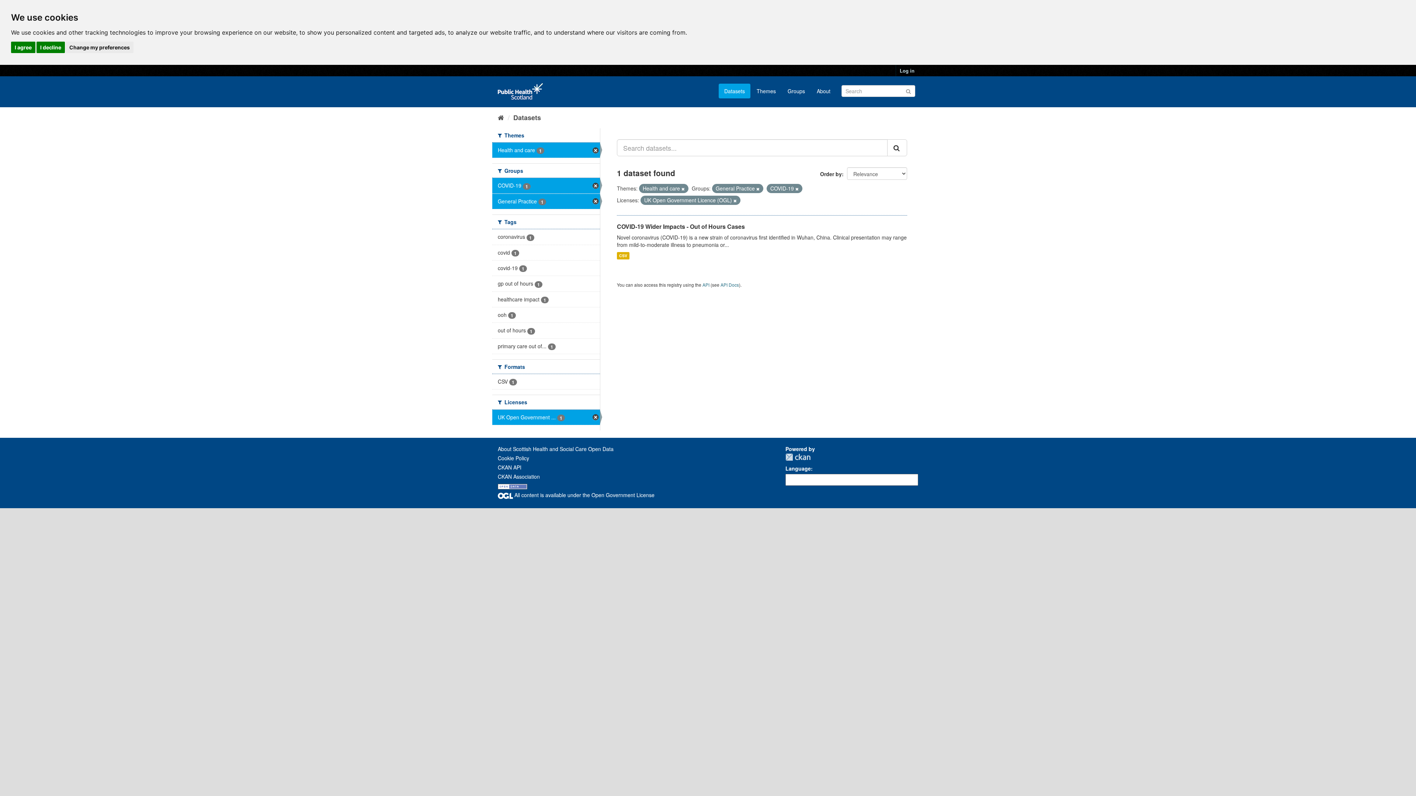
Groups (796, 91)
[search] (897, 147)
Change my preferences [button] (99, 47)
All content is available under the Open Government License (584, 495)
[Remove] (683, 189)
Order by (831, 174)
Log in (907, 70)
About (823, 91)
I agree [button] (23, 47)
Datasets (734, 91)
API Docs (730, 285)
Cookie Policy (513, 458)
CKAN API (509, 467)
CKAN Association (519, 476)
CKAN (798, 457)
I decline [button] (50, 47)
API (705, 285)
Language (798, 468)
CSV (623, 255)
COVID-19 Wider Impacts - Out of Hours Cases (681, 226)
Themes (766, 91)
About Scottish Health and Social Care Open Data (556, 449)
